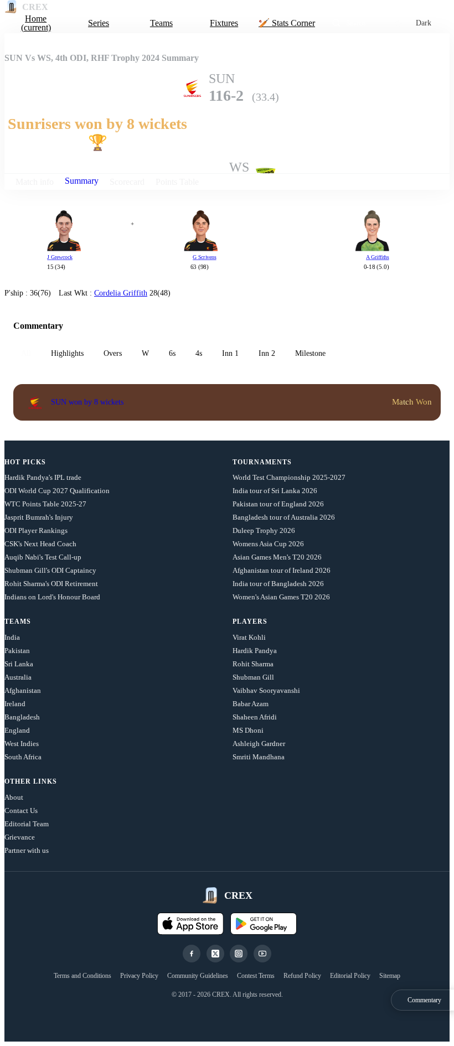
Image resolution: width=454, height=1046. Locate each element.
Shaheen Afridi (255, 717)
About (13, 797)
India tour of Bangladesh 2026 (278, 583)
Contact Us (21, 810)
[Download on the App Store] (190, 924)
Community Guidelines (197, 976)
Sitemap (389, 976)
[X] (215, 953)
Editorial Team (26, 824)
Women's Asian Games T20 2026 (281, 597)
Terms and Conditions (82, 976)
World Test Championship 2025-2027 (289, 477)
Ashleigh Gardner (259, 743)
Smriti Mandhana (259, 757)
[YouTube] (262, 953)
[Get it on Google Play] (263, 924)
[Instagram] (238, 953)
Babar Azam (251, 704)
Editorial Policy (350, 976)
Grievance (19, 837)
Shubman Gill (253, 677)
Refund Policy (302, 976)
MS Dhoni (248, 730)
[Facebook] (191, 953)
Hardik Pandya (255, 650)
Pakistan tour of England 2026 (278, 504)
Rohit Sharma (253, 664)
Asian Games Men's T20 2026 (277, 557)
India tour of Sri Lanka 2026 (275, 490)
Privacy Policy (139, 976)
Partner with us (26, 850)
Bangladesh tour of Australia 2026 (284, 517)
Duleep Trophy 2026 (264, 530)
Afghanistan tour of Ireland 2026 (282, 570)
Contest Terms (256, 976)
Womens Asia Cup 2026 (268, 544)
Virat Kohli (249, 637)
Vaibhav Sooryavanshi (266, 690)
